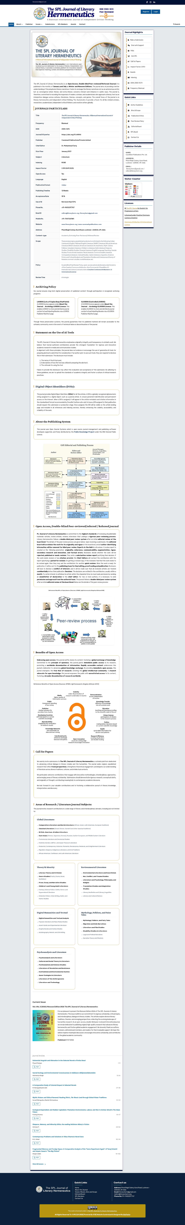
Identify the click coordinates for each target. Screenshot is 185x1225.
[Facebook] (147, 2)
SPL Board (134, 132)
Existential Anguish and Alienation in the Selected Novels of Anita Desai (59, 1060)
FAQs (132, 51)
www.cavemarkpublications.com (89, 224)
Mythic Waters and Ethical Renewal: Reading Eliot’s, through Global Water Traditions (70, 1097)
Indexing (134, 77)
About (18, 24)
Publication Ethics (137, 116)
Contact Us (135, 137)
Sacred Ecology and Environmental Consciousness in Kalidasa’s (64, 1073)
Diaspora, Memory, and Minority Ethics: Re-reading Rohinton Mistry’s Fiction (61, 1124)
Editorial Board (136, 126)
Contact (82, 24)
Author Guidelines (136, 105)
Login (156, 11)
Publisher (29, 24)
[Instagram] (151, 2)
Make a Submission (136, 40)
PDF (37, 1067)
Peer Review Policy (137, 121)
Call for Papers (136, 61)
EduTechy (126, 1215)
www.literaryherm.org (69, 224)
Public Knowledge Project (84, 432)
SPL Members (63, 24)
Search (177, 24)
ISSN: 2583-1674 (136, 83)
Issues (38, 24)
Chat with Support (137, 45)
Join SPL (134, 56)
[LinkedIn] (154, 2)
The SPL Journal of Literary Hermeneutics (102, 1211)
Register (146, 11)
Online (64, 185)
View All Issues (38, 1164)
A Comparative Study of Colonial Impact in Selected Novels (54, 1085)
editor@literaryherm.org (70, 213)
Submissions (50, 24)
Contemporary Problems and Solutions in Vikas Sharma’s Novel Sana (58, 1137)
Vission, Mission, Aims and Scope (86, 1192)
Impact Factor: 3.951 (138, 67)
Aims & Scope (135, 110)
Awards (73, 24)
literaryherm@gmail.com (89, 213)
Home (11, 24)
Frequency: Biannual (137, 88)
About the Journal (81, 1190)
